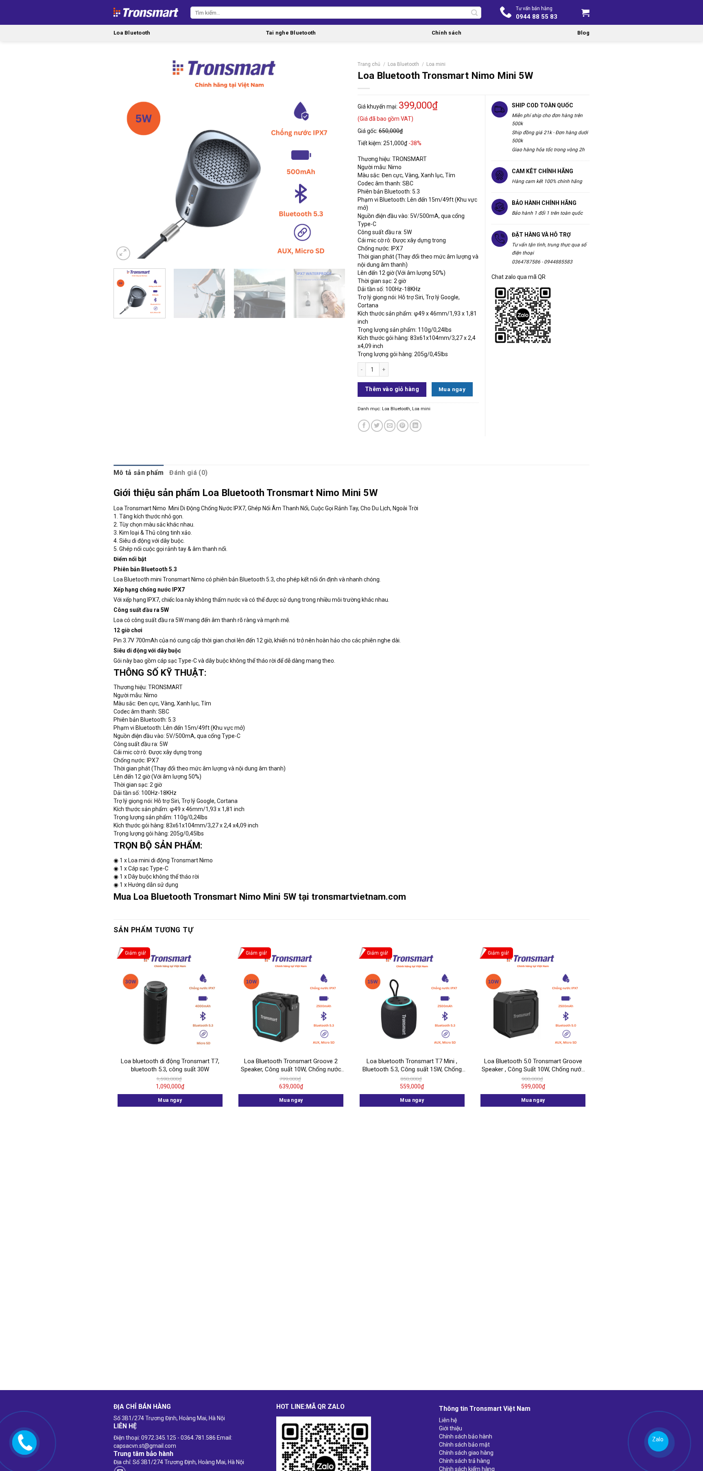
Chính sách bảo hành (465, 1436)
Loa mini (435, 64)
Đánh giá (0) (188, 473)
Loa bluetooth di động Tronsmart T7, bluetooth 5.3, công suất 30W (170, 1065)
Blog (583, 33)
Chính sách (447, 33)
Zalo (657, 1439)
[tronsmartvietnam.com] (23, 1442)
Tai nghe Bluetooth (291, 33)
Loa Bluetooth (132, 33)
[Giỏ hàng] (585, 13)
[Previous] (128, 160)
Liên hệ (448, 1420)
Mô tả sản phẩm (139, 473)
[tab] (139, 473)
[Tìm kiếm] (474, 13)
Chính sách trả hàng (464, 1461)
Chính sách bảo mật (464, 1444)
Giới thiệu (450, 1428)
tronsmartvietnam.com (359, 896)
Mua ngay (452, 389)
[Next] (330, 160)
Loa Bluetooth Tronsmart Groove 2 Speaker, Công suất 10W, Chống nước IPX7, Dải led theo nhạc (291, 1065)
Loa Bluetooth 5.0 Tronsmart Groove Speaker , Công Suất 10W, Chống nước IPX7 (533, 1065)
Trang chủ (369, 64)
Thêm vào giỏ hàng (392, 389)
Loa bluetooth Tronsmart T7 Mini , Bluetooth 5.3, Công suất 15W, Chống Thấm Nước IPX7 (412, 1065)
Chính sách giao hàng (466, 1452)
